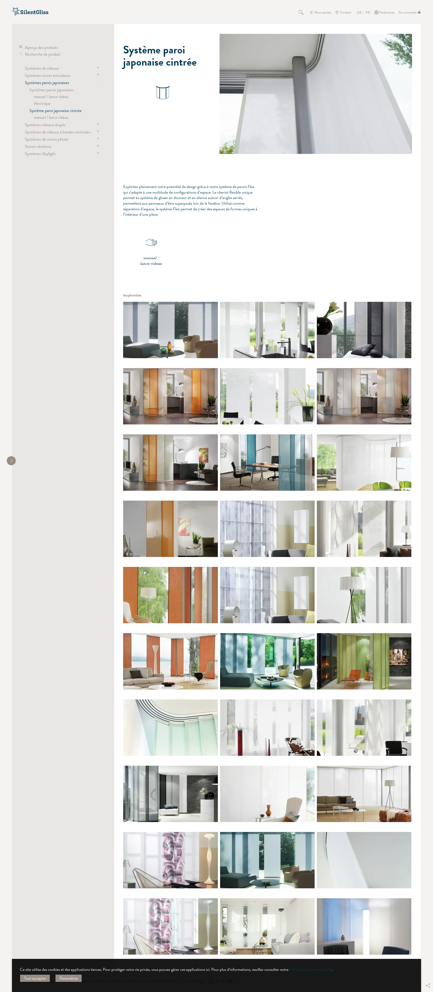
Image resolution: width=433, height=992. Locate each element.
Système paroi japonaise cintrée (55, 110)
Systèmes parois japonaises (47, 82)
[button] (427, 951)
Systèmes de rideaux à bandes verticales (58, 132)
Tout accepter (35, 978)
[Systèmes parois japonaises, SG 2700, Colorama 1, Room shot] (364, 926)
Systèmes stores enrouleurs (47, 75)
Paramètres (69, 978)
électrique (42, 103)
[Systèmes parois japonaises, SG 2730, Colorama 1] (170, 727)
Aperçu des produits (41, 47)
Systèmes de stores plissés (47, 139)
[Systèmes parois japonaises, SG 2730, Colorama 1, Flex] (364, 330)
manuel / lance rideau (51, 96)
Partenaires (387, 12)
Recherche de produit (42, 54)
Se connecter (407, 12)
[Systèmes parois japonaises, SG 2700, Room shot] (170, 330)
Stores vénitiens (38, 146)
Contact (345, 12)
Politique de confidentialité (310, 969)
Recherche (304, 12)
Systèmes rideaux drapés (45, 124)
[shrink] (11, 460)
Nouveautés (322, 12)
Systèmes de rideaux (42, 68)
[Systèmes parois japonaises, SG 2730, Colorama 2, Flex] (170, 595)
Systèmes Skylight (40, 153)
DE (359, 13)
